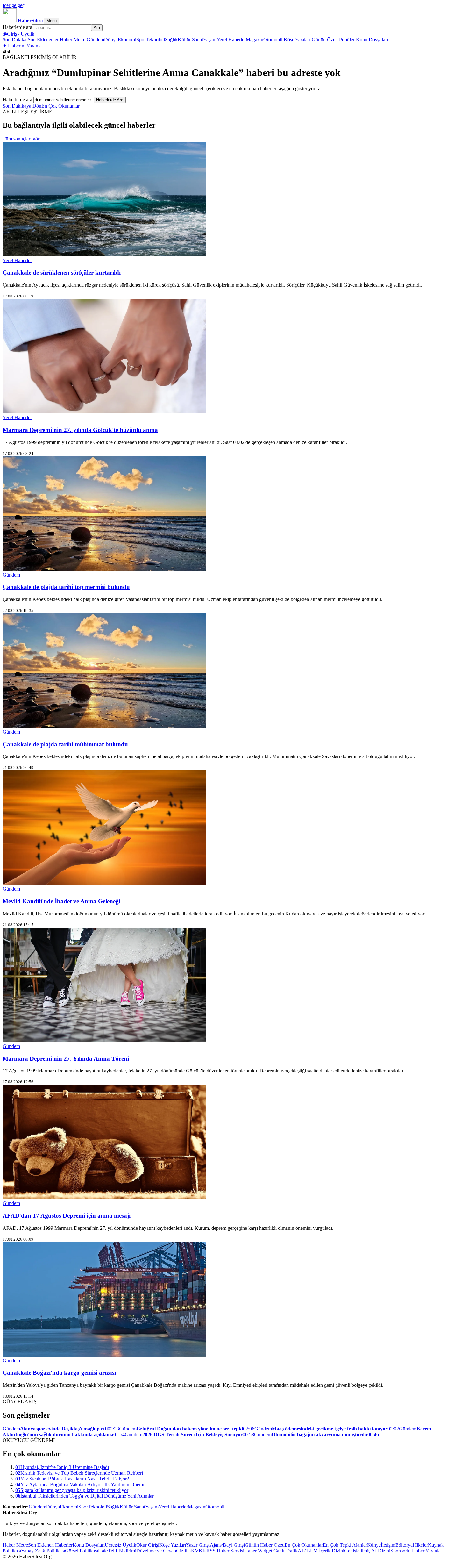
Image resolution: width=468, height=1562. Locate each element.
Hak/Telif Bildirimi (117, 1550)
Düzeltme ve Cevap (156, 1550)
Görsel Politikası (81, 1550)
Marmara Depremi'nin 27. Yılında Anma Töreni (66, 1058)
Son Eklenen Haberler (50, 1545)
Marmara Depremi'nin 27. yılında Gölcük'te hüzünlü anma (80, 429)
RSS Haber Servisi (225, 1550)
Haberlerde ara (17, 27)
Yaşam (209, 39)
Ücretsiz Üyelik (120, 1545)
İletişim (388, 1545)
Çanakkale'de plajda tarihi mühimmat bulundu (65, 744)
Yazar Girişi (198, 1545)
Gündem (95, 39)
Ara (97, 27)
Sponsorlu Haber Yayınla (415, 1550)
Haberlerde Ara (109, 99)
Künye (374, 1545)
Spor (141, 39)
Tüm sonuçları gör (21, 138)
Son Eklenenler (43, 39)
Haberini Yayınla (22, 45)
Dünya (111, 39)
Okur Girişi (147, 1545)
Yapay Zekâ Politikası (43, 1550)
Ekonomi (127, 39)
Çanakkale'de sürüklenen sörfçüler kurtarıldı (62, 272)
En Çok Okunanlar (60, 106)
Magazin (254, 39)
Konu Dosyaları (372, 39)
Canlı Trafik (285, 1550)
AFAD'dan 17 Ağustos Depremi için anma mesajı (67, 1215)
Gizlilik (183, 1550)
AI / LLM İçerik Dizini (321, 1550)
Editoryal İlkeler (411, 1545)
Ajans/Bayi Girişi (227, 1545)
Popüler (347, 39)
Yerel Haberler (231, 39)
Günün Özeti (325, 39)
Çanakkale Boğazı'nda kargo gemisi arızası (59, 1372)
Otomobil (272, 39)
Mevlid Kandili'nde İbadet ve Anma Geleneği (61, 901)
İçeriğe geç (14, 5)
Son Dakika (14, 39)
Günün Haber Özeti (265, 1545)
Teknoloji (155, 39)
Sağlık (171, 39)
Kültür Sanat (190, 39)
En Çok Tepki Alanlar (345, 1545)
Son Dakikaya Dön (22, 106)
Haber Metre (72, 39)
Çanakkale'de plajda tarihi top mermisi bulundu (66, 587)
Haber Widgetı (258, 1550)
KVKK (198, 1550)
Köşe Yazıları (297, 39)
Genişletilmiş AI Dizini (367, 1550)
